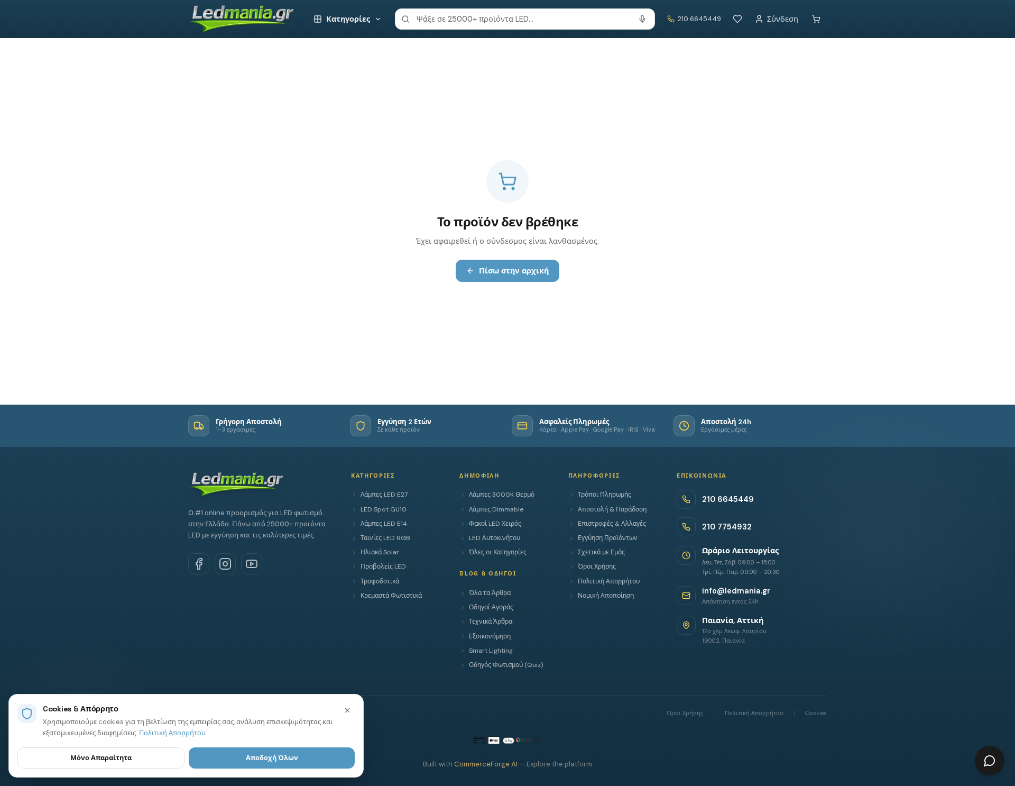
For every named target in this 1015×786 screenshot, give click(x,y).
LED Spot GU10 (384, 509)
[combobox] (525, 19)
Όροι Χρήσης (597, 566)
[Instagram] (225, 563)
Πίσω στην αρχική (514, 271)
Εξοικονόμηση (490, 636)
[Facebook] (198, 563)
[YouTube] (251, 563)
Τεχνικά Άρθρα (490, 621)
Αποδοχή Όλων (272, 757)
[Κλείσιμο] (347, 710)
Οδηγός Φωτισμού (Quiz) (506, 665)
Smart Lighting (491, 650)
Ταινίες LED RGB (385, 538)
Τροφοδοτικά (380, 581)
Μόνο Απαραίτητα (101, 757)
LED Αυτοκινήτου (494, 538)
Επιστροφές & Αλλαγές (612, 523)
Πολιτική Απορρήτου (609, 581)
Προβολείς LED (383, 566)
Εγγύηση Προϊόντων (608, 538)
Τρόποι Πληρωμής (604, 494)
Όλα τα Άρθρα (490, 593)
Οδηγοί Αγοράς (491, 607)
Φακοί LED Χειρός (495, 523)
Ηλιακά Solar (380, 552)
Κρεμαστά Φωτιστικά (391, 595)
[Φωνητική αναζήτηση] (642, 19)
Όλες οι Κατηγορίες (498, 552)
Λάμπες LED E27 (384, 494)
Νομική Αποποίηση (606, 595)
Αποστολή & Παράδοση (612, 509)
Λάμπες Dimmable (496, 509)
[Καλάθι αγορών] (816, 19)
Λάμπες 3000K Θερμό (501, 494)
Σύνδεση (782, 19)
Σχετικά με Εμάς (601, 552)
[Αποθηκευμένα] (737, 19)
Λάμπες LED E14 (384, 523)
